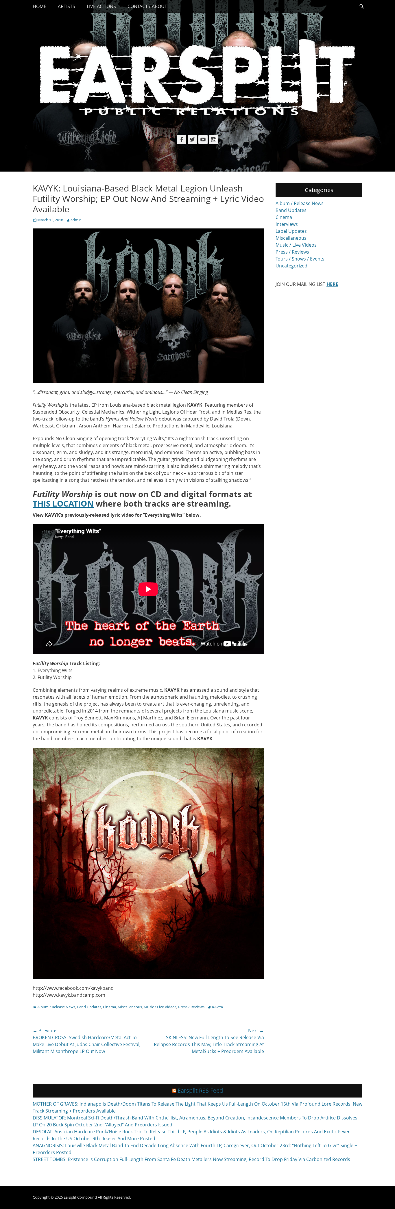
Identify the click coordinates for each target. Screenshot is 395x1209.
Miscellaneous (130, 1006)
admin (76, 219)
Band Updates (89, 1006)
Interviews (287, 224)
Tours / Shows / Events (300, 259)
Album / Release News (56, 1006)
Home (39, 6)
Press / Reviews (191, 1006)
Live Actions (101, 6)
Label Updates (291, 231)
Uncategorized (291, 266)
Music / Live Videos (160, 1006)
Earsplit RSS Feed (200, 1090)
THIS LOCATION (63, 503)
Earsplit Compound (80, 1197)
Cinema (109, 1006)
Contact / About (147, 6)
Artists (66, 6)
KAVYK (217, 1006)
